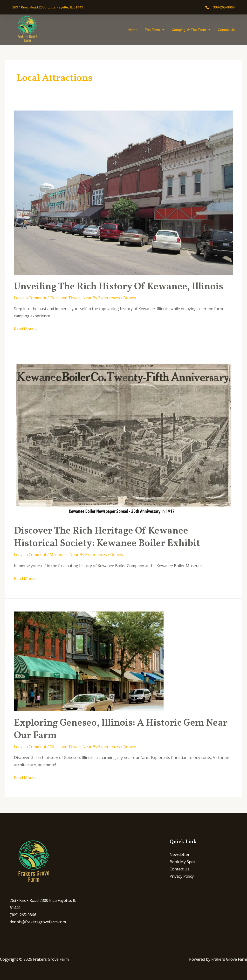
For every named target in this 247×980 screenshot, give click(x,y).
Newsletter (180, 854)
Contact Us (226, 30)
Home (132, 30)
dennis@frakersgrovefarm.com (38, 921)
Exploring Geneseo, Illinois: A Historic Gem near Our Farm (120, 729)
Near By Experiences (101, 297)
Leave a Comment (30, 297)
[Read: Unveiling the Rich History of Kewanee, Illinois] (123, 192)
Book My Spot (182, 861)
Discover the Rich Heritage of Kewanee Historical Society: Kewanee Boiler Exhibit (107, 537)
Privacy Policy (182, 876)
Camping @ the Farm (189, 30)
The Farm (152, 30)
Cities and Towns (65, 297)
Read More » (25, 329)
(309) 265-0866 (23, 914)
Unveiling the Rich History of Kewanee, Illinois (118, 287)
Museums (59, 554)
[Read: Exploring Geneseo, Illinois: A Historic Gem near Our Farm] (89, 661)
